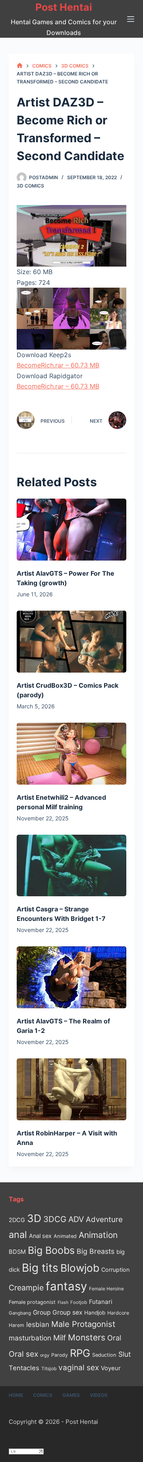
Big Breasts (95, 1251)
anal (18, 1234)
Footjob (78, 1302)
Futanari (100, 1301)
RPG (80, 1353)
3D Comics (30, 186)
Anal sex (40, 1235)
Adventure (104, 1219)
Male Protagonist (83, 1324)
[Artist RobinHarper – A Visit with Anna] (72, 1089)
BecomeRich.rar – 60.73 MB (58, 365)
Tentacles (24, 1368)
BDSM (17, 1251)
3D (34, 1218)
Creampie (26, 1287)
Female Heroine (106, 1289)
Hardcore (118, 1313)
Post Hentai (63, 7)
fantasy (66, 1286)
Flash (63, 1302)
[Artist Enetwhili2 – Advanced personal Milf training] (72, 754)
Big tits (40, 1267)
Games (71, 1395)
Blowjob (79, 1268)
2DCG (17, 1219)
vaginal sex (78, 1367)
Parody (59, 1355)
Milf (59, 1337)
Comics (42, 1395)
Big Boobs (51, 1250)
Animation (98, 1235)
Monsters (86, 1337)
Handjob (94, 1312)
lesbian (37, 1324)
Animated (65, 1236)
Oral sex (23, 1354)
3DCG (54, 1219)
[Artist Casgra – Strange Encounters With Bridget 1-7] (72, 866)
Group (41, 1312)
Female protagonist (32, 1302)
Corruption (115, 1269)
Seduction (104, 1355)
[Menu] (130, 19)
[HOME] (20, 66)
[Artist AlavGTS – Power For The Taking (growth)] (72, 530)
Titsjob (48, 1368)
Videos (99, 1395)
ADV (76, 1219)
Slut (124, 1354)
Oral (114, 1337)
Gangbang (20, 1313)
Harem (16, 1325)
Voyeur (111, 1368)
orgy (44, 1355)
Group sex (67, 1312)
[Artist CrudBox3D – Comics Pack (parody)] (72, 642)
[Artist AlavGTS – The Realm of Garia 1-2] (72, 977)
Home (16, 1395)
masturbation (30, 1338)
